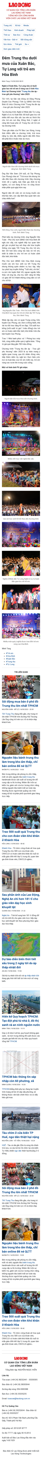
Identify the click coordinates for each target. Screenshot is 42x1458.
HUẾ (4, 1145)
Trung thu (26, 91)
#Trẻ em (9, 653)
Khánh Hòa (6, 848)
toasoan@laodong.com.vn (19, 1398)
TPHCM (13, 1041)
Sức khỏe (8, 44)
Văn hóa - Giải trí (10, 39)
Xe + (27, 44)
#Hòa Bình (10, 656)
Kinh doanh (19, 30)
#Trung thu (10, 661)
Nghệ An (5, 915)
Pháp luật (31, 30)
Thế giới (18, 44)
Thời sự (7, 35)
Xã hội (17, 25)
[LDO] (21, 687)
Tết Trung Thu (8, 714)
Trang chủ (8, 25)
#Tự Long (10, 664)
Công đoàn (28, 35)
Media (26, 25)
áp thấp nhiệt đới (32, 975)
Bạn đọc (16, 35)
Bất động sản (26, 39)
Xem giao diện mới (11, 49)
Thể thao (7, 30)
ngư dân (18, 1151)
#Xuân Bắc (10, 659)
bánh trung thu (29, 777)
